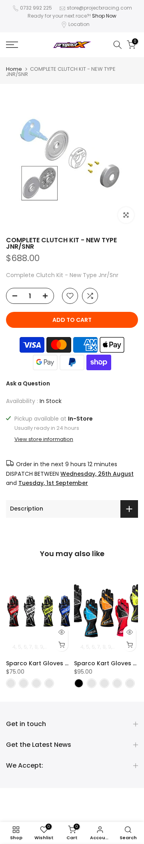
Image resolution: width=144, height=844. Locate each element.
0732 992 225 (36, 7)
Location (79, 24)
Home (14, 69)
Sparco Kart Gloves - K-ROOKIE (52, 664)
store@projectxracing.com (99, 7)
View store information (43, 439)
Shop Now (104, 15)
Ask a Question (28, 383)
